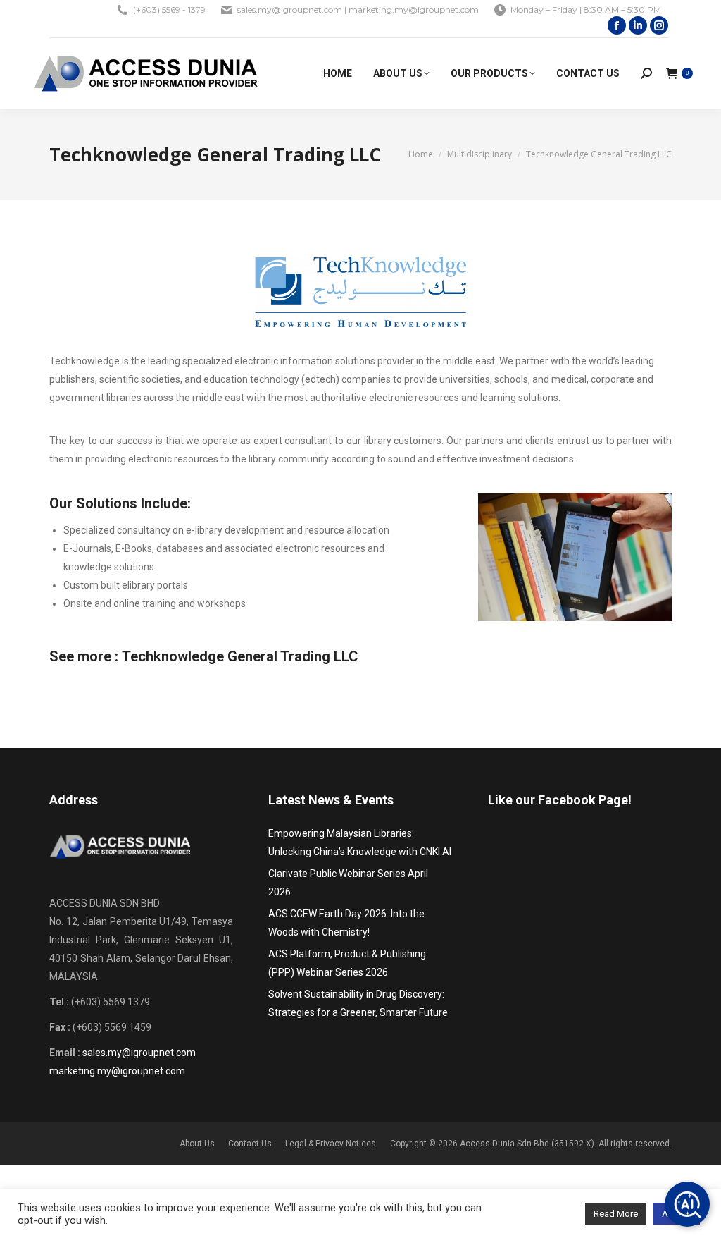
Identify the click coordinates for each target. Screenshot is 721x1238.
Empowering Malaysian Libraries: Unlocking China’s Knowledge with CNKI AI (359, 842)
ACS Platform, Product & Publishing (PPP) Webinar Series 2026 (347, 963)
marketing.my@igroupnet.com (117, 1071)
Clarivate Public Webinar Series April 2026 (348, 882)
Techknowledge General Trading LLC (240, 656)
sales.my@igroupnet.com (139, 1052)
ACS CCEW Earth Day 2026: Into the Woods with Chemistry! (346, 923)
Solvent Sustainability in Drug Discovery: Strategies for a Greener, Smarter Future (358, 1003)
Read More (616, 1213)
